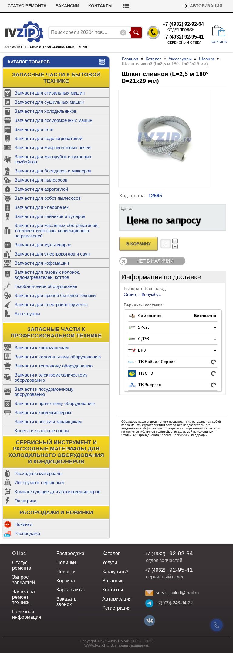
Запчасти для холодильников (45, 111)
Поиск (136, 32)
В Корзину (138, 244)
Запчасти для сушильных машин (49, 102)
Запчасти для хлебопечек (42, 207)
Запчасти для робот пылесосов (48, 198)
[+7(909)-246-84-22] (149, 603)
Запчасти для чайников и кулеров (50, 216)
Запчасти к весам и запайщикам (48, 421)
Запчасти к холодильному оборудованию (58, 356)
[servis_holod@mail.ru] (149, 593)
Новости (66, 571)
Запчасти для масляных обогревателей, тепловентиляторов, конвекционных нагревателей (57, 230)
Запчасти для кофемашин (42, 263)
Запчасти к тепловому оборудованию (54, 365)
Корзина (65, 580)
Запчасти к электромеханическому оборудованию (51, 377)
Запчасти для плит (34, 129)
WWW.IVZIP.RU (97, 645)
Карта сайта (69, 589)
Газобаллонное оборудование (46, 286)
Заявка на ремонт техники (23, 597)
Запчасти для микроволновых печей (52, 147)
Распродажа (27, 533)
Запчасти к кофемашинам (42, 347)
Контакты (100, 6)
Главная (130, 58)
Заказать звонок (66, 601)
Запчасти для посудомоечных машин (53, 120)
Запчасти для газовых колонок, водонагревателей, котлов (47, 275)
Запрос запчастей (23, 579)
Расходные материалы (38, 473)
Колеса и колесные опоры (42, 430)
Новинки (23, 524)
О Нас (19, 553)
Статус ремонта (27, 6)
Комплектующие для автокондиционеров (57, 491)
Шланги (206, 58)
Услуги (109, 562)
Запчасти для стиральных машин (50, 92)
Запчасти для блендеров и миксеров (53, 170)
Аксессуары (27, 313)
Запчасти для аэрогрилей (41, 189)
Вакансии (67, 6)
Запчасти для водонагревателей (48, 138)
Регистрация (116, 608)
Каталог (153, 58)
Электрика (25, 500)
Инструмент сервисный (39, 482)
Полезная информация (26, 614)
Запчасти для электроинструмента (51, 304)
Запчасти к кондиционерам (43, 412)
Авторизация (206, 6)
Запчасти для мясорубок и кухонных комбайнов (53, 159)
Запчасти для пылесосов (41, 180)
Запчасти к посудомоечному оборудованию (44, 392)
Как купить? (115, 571)
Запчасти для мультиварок (43, 244)
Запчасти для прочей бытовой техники (55, 295)
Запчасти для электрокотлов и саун (52, 253)
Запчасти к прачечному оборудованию (55, 403)
